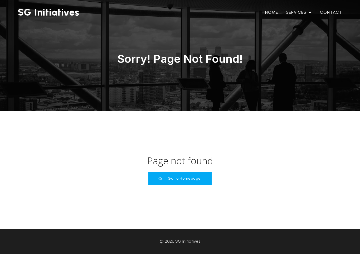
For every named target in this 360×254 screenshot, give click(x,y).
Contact (331, 12)
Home (271, 12)
